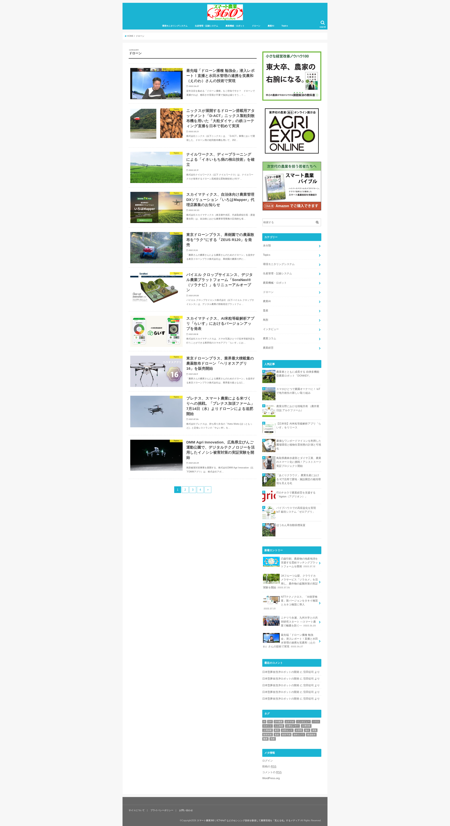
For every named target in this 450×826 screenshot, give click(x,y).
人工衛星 (279, 726)
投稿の (269, 766)
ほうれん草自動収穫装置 (290, 525)
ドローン (256, 26)
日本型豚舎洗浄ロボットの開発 (280, 672)
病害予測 (286, 734)
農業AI (271, 26)
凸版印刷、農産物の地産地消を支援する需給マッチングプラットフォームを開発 (299, 562)
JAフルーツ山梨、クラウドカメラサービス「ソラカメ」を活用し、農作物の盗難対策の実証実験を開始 (290, 581)
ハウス (316, 721)
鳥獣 (265, 319)
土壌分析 (306, 726)
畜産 (265, 310)
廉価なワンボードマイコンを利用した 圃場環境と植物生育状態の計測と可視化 (298, 444)
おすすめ (290, 721)
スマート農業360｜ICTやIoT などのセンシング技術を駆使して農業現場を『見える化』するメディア (248, 820)
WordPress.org (271, 778)
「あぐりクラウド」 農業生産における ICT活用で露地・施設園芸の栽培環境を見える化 (298, 479)
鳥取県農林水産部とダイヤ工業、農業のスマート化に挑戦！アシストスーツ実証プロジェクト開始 (298, 462)
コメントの (272, 772)
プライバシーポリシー (161, 810)
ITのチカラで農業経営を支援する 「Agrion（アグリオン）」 (296, 494)
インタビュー (271, 329)
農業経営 (268, 347)
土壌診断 (267, 730)
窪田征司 (308, 672)
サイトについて (137, 810)
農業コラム (269, 338)
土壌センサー (292, 726)
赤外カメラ (299, 734)
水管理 (299, 730)
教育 (277, 730)
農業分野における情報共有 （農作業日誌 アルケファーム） (297, 408)
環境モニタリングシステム (175, 26)
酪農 (265, 739)
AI (264, 721)
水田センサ (287, 730)
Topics (284, 26)
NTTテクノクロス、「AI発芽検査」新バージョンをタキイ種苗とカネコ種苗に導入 (291, 602)
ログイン (267, 760)
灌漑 (314, 730)
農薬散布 (311, 734)
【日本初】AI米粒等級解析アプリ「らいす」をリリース (298, 425)
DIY (270, 721)
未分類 (267, 245)
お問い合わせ (186, 810)
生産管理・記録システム (206, 26)
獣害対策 (267, 734)
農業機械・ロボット (235, 26)
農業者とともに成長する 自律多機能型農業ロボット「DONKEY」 (297, 373)
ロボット (267, 726)
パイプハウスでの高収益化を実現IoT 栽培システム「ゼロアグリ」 (296, 510)
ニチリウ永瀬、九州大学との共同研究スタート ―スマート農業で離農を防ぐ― (299, 621)
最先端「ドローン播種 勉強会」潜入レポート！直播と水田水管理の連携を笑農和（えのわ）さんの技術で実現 (290, 641)
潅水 (307, 730)
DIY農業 (278, 721)
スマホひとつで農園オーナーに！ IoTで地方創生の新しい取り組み (298, 391)
